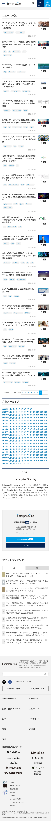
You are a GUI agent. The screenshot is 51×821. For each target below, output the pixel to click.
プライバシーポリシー (17, 802)
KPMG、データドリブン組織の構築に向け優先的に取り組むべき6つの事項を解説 (19, 121)
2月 (12, 409)
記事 (4, 718)
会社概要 (13, 795)
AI (9, 51)
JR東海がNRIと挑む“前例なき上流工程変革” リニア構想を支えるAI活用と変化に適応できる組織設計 (26, 619)
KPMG (26, 127)
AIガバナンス (7, 55)
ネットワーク (7, 313)
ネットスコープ (8, 207)
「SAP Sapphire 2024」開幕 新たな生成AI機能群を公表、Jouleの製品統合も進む (18, 237)
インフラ (6, 91)
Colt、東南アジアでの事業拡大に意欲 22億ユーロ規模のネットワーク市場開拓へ (18, 307)
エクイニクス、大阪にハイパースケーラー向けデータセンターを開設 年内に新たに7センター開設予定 (19, 84)
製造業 (5, 363)
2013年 (5, 446)
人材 (5, 185)
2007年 (5, 463)
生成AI (25, 110)
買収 (5, 72)
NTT (5, 51)
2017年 (5, 435)
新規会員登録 (26, 539)
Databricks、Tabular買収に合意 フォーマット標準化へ (18, 66)
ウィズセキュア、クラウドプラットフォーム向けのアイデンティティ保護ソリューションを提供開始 (19, 25)
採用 (22, 185)
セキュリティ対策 (8, 32)
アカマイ (21, 146)
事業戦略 (27, 313)
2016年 (5, 437)
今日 (14, 568)
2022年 (5, 420)
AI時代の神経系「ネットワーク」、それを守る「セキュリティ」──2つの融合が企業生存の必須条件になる (27, 633)
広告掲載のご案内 (37, 688)
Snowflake (25, 382)
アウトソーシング (14, 185)
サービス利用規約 (15, 799)
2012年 (5, 449)
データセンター (15, 91)
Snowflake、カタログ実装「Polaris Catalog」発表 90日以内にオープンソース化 (18, 375)
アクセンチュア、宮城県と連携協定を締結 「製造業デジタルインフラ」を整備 (18, 357)
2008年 (5, 460)
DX (17, 165)
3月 (15, 409)
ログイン (27, 545)
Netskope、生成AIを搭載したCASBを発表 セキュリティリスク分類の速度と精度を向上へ (19, 197)
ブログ (5, 739)
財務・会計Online (10, 708)
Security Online (9, 698)
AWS (22, 263)
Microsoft (17, 382)
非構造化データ (12, 227)
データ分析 (7, 263)
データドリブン (17, 127)
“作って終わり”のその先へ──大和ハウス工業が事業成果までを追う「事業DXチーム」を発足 (27, 589)
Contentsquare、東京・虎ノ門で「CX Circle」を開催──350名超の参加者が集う (18, 273)
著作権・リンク (15, 785)
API (15, 146)
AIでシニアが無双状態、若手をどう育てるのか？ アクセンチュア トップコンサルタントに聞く (27, 574)
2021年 (5, 423)
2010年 (5, 455)
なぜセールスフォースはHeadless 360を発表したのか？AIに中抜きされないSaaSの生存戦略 (27, 611)
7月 (28, 409)
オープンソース (8, 382)
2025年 (5, 412)
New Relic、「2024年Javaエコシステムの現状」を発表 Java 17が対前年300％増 (18, 340)
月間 (37, 568)
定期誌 (32, 728)
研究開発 (11, 165)
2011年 (5, 452)
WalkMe (16, 296)
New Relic (21, 346)
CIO (5, 127)
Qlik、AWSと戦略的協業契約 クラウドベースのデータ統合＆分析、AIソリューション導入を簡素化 (19, 255)
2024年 (5, 415)
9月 (34, 412)
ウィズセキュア (20, 32)
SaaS (5, 279)
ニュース (33, 708)
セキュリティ (7, 146)
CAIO (24, 51)
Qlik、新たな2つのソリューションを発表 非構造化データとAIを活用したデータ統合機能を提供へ (19, 219)
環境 (5, 165)
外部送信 (13, 806)
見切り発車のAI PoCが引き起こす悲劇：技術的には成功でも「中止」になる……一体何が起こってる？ (27, 641)
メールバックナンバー (27, 533)
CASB (15, 204)
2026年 (5, 409)
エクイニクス (26, 91)
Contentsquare (21, 279)
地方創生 (12, 363)
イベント (6, 243)
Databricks (12, 72)
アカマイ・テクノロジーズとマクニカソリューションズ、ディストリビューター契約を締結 (19, 139)
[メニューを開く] (3, 3)
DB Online (33, 698)
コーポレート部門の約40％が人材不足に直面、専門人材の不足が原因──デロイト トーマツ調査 (18, 177)
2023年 (5, 417)
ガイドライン (16, 51)
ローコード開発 (17, 110)
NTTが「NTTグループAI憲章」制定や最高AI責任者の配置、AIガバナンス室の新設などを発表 (19, 44)
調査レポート (30, 185)
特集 (4, 728)
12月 (46, 412)
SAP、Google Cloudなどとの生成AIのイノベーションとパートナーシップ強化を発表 (18, 323)
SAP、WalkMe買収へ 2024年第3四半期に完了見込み (18, 290)
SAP (12, 243)
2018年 (5, 432)
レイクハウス (21, 72)
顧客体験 (12, 279)
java (5, 346)
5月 (22, 409)
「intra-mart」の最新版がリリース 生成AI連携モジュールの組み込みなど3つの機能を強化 (18, 103)
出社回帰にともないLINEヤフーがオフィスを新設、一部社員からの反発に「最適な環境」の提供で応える (27, 626)
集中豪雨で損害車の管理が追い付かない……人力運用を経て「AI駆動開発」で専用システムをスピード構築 (27, 596)
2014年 (5, 443)
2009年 (5, 458)
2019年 (5, 429)
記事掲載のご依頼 (13, 688)
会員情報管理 (14, 789)
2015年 (5, 440)
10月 (38, 412)
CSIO (31, 127)
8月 (31, 409)
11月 (42, 412)
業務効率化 (7, 110)
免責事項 (13, 792)
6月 (25, 409)
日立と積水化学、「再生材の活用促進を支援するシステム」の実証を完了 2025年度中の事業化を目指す (19, 158)
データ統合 (16, 263)
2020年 (5, 426)
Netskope (29, 204)
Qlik (20, 227)
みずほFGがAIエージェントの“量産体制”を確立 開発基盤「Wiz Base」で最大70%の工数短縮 (27, 582)
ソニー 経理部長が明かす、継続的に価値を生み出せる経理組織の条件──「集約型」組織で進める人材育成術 (27, 604)
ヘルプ (12, 782)
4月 (19, 409)
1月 (9, 409)
